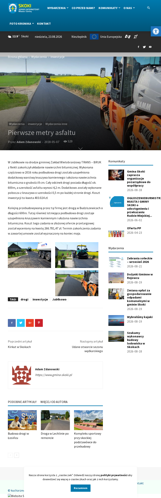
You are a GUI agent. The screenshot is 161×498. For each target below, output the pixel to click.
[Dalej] (16, 455)
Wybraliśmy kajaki (140, 317)
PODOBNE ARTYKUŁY (22, 402)
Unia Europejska (111, 37)
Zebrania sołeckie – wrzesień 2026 (139, 260)
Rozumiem (80, 488)
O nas (127, 8)
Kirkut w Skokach (19, 347)
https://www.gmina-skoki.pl (53, 375)
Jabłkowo (59, 299)
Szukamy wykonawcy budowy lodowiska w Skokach (136, 340)
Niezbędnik (79, 37)
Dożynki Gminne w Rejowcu (140, 276)
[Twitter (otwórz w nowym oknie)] (144, 47)
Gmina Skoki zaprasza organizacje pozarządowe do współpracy (139, 178)
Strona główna (17, 57)
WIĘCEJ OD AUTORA (54, 402)
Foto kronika (20, 23)
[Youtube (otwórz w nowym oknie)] (150, 47)
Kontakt (44, 23)
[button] (156, 31)
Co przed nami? (83, 8)
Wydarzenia (56, 8)
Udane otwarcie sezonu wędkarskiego (87, 349)
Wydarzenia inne (56, 124)
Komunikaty (108, 8)
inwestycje (35, 124)
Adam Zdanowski (29, 142)
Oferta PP (134, 228)
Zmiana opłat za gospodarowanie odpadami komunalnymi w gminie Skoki (139, 297)
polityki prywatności (114, 475)
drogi (24, 299)
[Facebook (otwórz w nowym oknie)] (138, 47)
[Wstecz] (10, 455)
